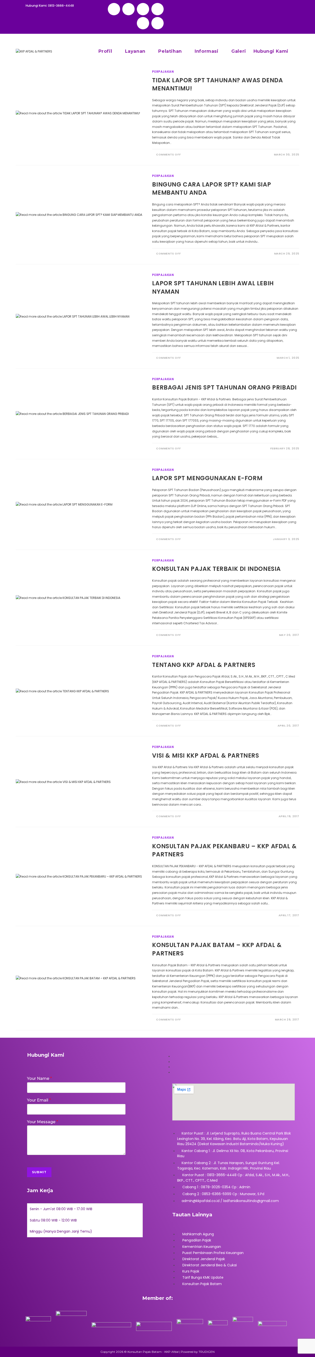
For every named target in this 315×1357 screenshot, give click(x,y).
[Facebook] (143, 9)
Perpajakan (163, 71)
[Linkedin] (143, 23)
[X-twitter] (128, 9)
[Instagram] (157, 9)
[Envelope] (114, 9)
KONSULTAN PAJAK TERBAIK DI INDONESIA (216, 569)
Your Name (39, 1078)
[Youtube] (157, 23)
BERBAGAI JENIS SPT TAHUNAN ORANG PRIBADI (224, 387)
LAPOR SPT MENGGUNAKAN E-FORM (207, 478)
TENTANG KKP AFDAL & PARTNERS (203, 665)
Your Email (39, 1100)
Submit (39, 1172)
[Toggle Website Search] (297, 51)
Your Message (42, 1122)
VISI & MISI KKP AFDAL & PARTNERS (205, 755)
